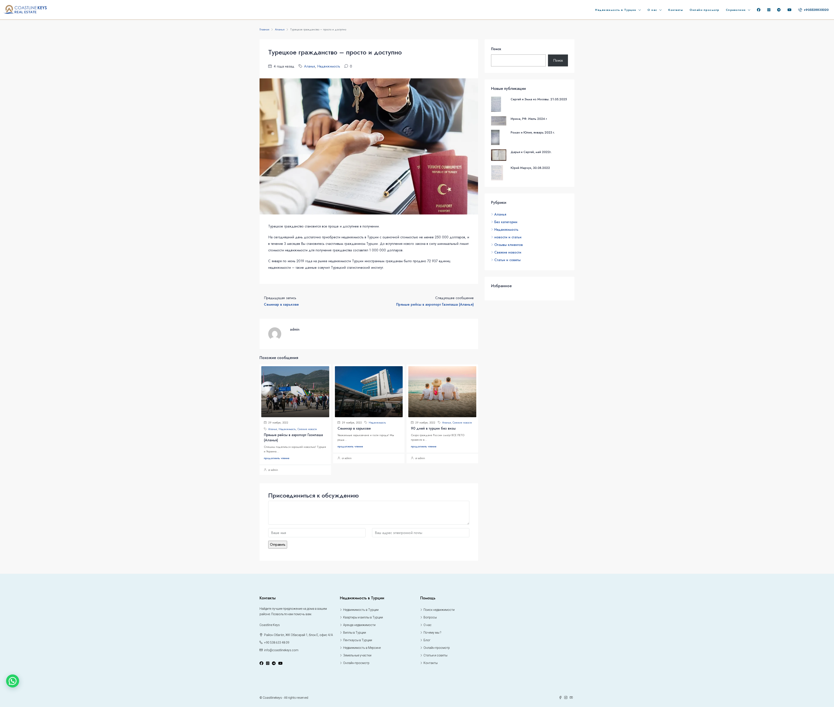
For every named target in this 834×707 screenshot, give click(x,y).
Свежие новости (307, 429)
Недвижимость (328, 66)
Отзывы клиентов (508, 244)
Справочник (736, 10)
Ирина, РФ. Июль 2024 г (529, 119)
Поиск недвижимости (439, 609)
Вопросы (430, 617)
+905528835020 (816, 10)
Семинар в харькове (354, 428)
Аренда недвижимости (359, 625)
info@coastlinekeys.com (281, 650)
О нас (652, 10)
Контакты (675, 10)
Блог (427, 640)
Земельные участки (357, 655)
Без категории (505, 221)
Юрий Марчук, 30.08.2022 (530, 168)
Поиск (496, 48)
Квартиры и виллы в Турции (363, 617)
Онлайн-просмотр (704, 10)
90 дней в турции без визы (433, 428)
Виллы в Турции (354, 632)
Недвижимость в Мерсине (362, 647)
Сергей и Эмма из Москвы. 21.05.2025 (539, 99)
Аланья (280, 29)
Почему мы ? (432, 632)
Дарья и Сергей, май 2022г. (531, 152)
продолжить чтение (276, 458)
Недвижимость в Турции (615, 10)
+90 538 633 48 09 (276, 642)
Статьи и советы (507, 259)
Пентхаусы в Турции (357, 640)
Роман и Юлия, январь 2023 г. (533, 132)
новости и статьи (507, 237)
